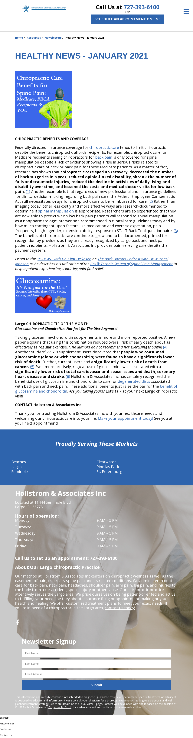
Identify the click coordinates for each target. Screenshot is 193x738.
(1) (28, 191)
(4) (165, 347)
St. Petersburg (109, 471)
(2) (151, 201)
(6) (68, 376)
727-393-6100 (141, 7)
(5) (32, 366)
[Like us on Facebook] (18, 623)
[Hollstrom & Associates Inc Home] (44, 9)
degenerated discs (134, 381)
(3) (176, 230)
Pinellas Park (107, 466)
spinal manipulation (56, 211)
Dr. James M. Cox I (59, 707)
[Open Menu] (186, 11)
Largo (16, 466)
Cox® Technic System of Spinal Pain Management (131, 263)
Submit (97, 685)
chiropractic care (104, 147)
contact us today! (120, 607)
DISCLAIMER (87, 704)
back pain (103, 157)
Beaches (18, 461)
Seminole (19, 471)
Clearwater (106, 461)
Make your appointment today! (125, 418)
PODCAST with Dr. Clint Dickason (64, 258)
